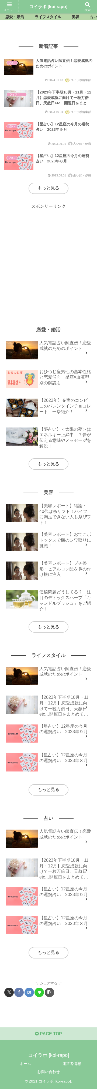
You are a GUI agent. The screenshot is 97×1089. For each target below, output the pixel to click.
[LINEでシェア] (39, 992)
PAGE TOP (50, 1033)
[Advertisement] (48, 259)
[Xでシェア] (9, 992)
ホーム (25, 1063)
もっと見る (48, 188)
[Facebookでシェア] (19, 992)
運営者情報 (71, 1063)
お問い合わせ (48, 1072)
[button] (49, 992)
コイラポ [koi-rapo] (48, 6)
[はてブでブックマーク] (29, 992)
